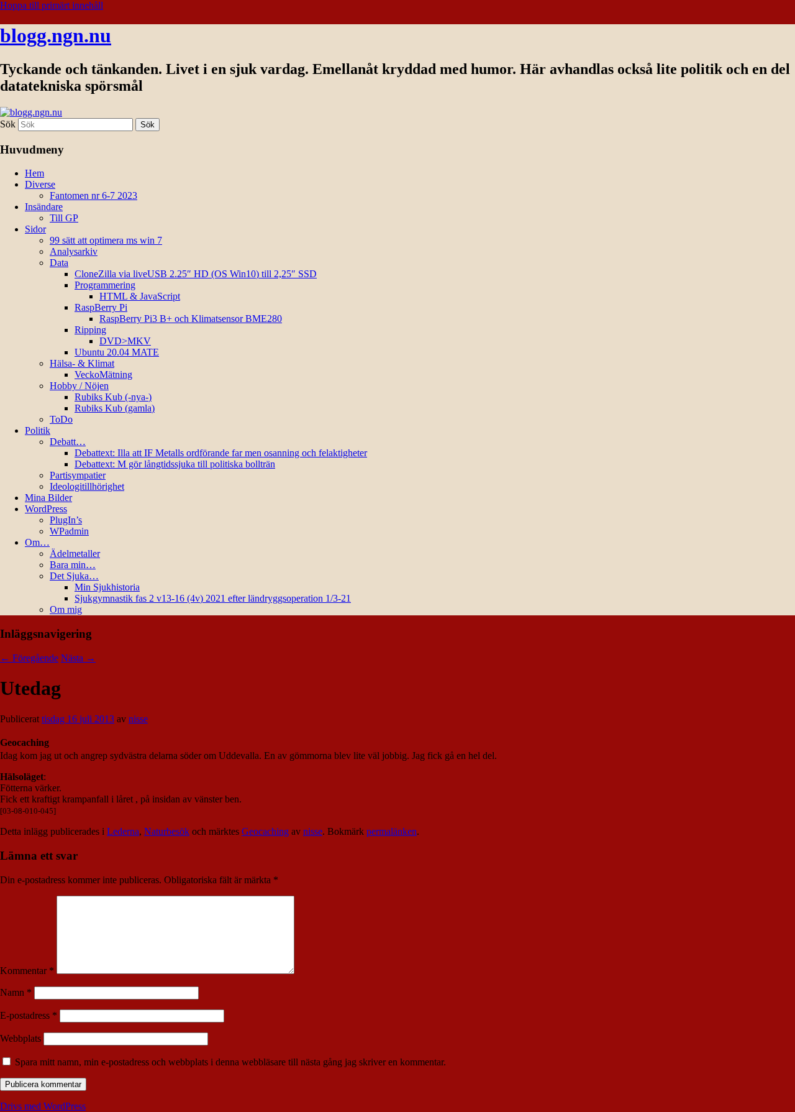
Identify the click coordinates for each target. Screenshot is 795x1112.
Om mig (66, 609)
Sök (8, 124)
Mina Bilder (48, 497)
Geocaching (265, 831)
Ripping (90, 329)
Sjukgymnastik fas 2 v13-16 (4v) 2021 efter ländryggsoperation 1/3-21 (213, 598)
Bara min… (73, 564)
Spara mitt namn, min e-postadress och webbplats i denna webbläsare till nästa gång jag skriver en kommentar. (230, 1062)
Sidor (35, 229)
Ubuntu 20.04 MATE (117, 352)
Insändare (44, 206)
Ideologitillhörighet (87, 486)
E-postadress (28, 1015)
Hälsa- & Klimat (82, 363)
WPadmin (69, 531)
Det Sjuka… (74, 576)
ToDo (61, 419)
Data (59, 262)
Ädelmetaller (75, 553)
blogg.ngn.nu (55, 35)
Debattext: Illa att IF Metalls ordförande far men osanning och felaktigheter (221, 453)
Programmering (105, 285)
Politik (37, 430)
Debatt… (68, 441)
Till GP (64, 218)
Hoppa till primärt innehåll (51, 5)
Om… (37, 542)
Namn (16, 992)
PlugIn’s (66, 520)
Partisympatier (78, 475)
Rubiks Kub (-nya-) (113, 397)
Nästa (78, 658)
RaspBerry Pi (101, 307)
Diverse (40, 184)
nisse (138, 719)
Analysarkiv (74, 251)
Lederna (123, 831)
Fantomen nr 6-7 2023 (93, 195)
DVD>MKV (125, 341)
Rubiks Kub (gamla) (115, 408)
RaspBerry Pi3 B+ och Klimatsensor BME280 (190, 318)
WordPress (46, 508)
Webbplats (20, 1038)
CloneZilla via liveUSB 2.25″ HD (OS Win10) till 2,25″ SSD (196, 274)
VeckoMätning (103, 374)
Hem (34, 173)
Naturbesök (166, 831)
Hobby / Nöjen (79, 385)
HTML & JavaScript (139, 296)
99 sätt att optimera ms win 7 (106, 240)
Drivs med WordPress (43, 1106)
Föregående (29, 658)
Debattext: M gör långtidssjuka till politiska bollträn (175, 464)
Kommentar (27, 970)
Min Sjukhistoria (107, 587)
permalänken (391, 831)
